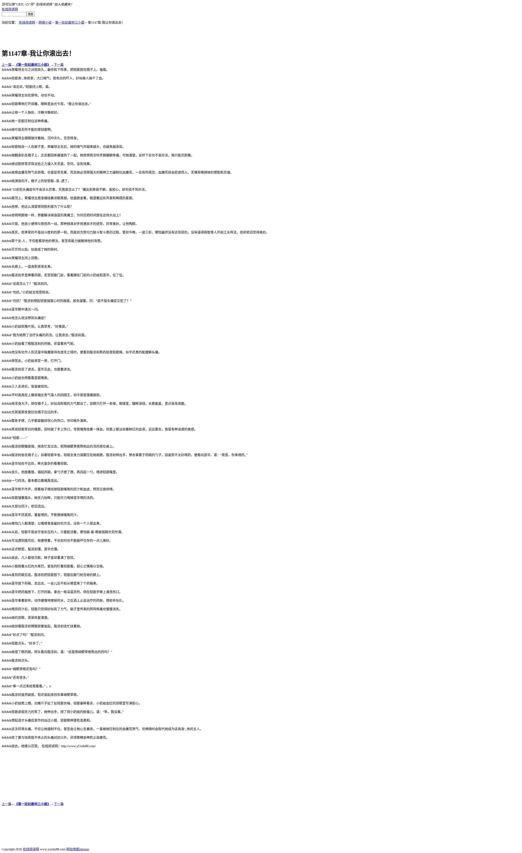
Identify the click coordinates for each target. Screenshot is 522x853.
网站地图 (72, 849)
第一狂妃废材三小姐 (69, 22)
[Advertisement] (261, 34)
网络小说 (45, 22)
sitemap (84, 849)
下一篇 (59, 64)
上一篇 (6, 64)
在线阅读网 (10, 9)
